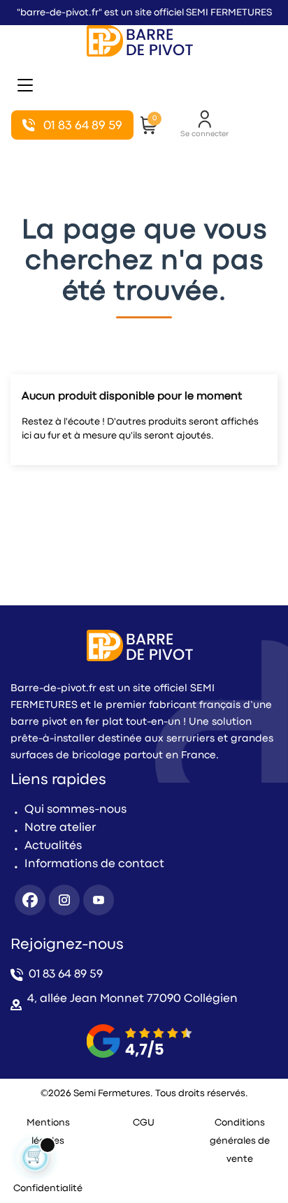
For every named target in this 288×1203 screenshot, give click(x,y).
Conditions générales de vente (240, 1141)
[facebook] (30, 900)
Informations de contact (94, 864)
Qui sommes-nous (75, 809)
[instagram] (64, 900)
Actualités (53, 846)
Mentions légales (48, 1132)
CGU (143, 1123)
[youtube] (98, 900)
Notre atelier (60, 827)
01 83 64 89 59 (66, 974)
